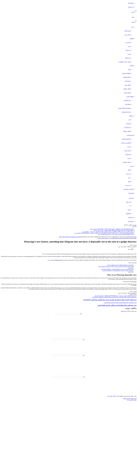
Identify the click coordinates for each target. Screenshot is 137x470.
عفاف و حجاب (127, 92)
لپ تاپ (129, 146)
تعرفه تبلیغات (127, 30)
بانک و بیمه (128, 42)
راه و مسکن (128, 57)
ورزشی (132, 166)
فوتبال (129, 169)
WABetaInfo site (58, 260)
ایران (129, 119)
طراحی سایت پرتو (111, 396)
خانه (133, 27)
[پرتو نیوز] (133, 12)
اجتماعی (132, 65)
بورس (129, 46)
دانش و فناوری (130, 135)
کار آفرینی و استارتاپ (128, 189)
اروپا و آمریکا (128, 127)
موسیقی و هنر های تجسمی (124, 108)
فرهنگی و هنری (130, 96)
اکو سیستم (131, 193)
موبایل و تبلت (127, 150)
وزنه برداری (128, 185)
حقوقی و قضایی (127, 88)
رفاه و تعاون (128, 81)
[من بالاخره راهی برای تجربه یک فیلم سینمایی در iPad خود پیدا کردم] (117, 269)
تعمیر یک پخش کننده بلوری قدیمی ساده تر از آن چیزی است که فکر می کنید (116, 234)
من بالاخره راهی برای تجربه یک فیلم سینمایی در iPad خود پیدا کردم (118, 270)
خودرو (129, 54)
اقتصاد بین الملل (127, 131)
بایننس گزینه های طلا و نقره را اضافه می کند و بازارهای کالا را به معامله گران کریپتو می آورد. (112, 228)
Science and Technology (64, 236)
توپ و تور (128, 173)
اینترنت (129, 158)
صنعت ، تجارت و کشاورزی (124, 61)
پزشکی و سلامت (127, 162)
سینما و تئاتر (128, 104)
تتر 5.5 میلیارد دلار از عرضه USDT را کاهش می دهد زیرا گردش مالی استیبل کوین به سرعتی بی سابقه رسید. (108, 231)
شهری (129, 69)
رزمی (129, 177)
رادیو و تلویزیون (127, 100)
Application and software (76, 236)
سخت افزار (128, 154)
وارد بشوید (123, 311)
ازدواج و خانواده (127, 77)
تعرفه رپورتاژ (128, 34)
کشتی (129, 181)
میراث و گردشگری (126, 112)
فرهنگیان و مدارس (126, 73)
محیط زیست (128, 84)
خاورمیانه (128, 123)
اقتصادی (132, 38)
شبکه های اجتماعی (126, 139)
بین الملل (131, 115)
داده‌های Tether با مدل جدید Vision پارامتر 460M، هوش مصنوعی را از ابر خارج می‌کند (114, 230)
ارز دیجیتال (128, 50)
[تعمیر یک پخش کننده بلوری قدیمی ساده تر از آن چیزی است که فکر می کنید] (120, 265)
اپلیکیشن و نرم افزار (126, 142)
